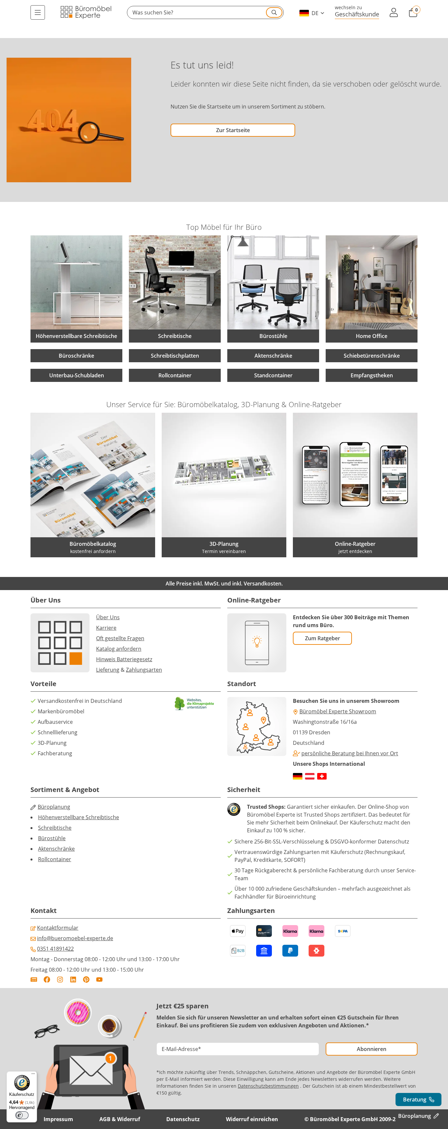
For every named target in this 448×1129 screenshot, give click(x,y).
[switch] (22, 1115)
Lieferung (107, 669)
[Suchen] (274, 12)
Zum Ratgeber (322, 638)
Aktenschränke (273, 355)
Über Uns (108, 617)
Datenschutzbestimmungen (268, 1086)
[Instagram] (60, 979)
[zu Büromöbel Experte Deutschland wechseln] (297, 776)
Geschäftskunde (357, 14)
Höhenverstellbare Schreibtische (78, 817)
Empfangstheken (372, 375)
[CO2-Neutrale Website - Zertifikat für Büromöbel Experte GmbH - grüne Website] (194, 703)
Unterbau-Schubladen (76, 375)
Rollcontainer (175, 375)
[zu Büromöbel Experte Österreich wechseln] (310, 776)
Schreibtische (54, 827)
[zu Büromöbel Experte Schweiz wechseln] (322, 776)
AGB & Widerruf (119, 1119)
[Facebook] (47, 979)
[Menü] (38, 12)
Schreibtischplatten (175, 355)
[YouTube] (99, 979)
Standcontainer (273, 375)
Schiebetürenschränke (372, 355)
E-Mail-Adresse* (181, 1049)
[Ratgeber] (34, 979)
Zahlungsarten (144, 669)
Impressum (58, 1119)
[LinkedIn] (73, 979)
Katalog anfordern (118, 648)
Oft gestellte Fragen (120, 638)
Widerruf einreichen (252, 1119)
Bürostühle (52, 838)
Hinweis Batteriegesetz (124, 659)
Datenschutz (183, 1119)
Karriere (106, 627)
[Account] (393, 12)
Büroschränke (76, 355)
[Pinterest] (86, 979)
